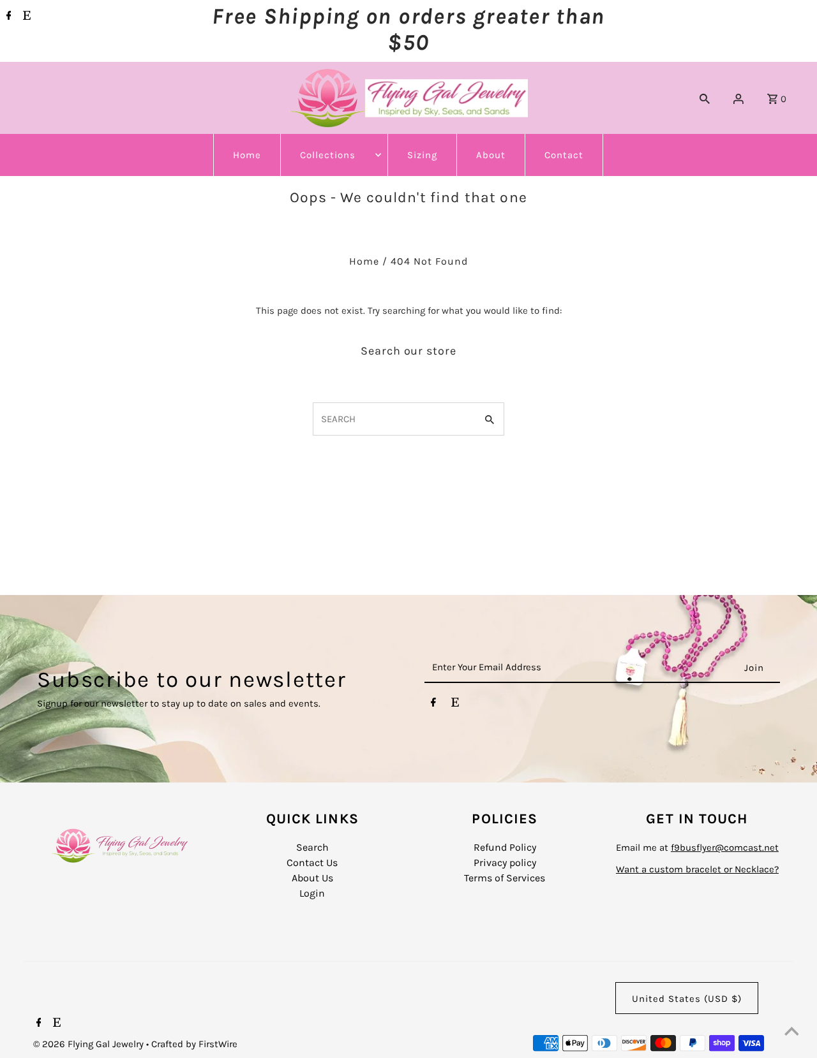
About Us (312, 878)
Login (312, 893)
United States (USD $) (687, 998)
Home (247, 155)
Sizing (422, 155)
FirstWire (216, 1044)
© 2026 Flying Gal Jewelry (89, 1044)
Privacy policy (505, 862)
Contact (563, 155)
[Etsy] (25, 16)
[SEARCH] (704, 98)
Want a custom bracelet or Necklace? (697, 869)
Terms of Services (504, 878)
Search (312, 847)
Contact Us (312, 862)
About (491, 155)
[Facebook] (7, 16)
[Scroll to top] (791, 1032)
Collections (328, 155)
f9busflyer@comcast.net (725, 847)
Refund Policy (505, 847)
